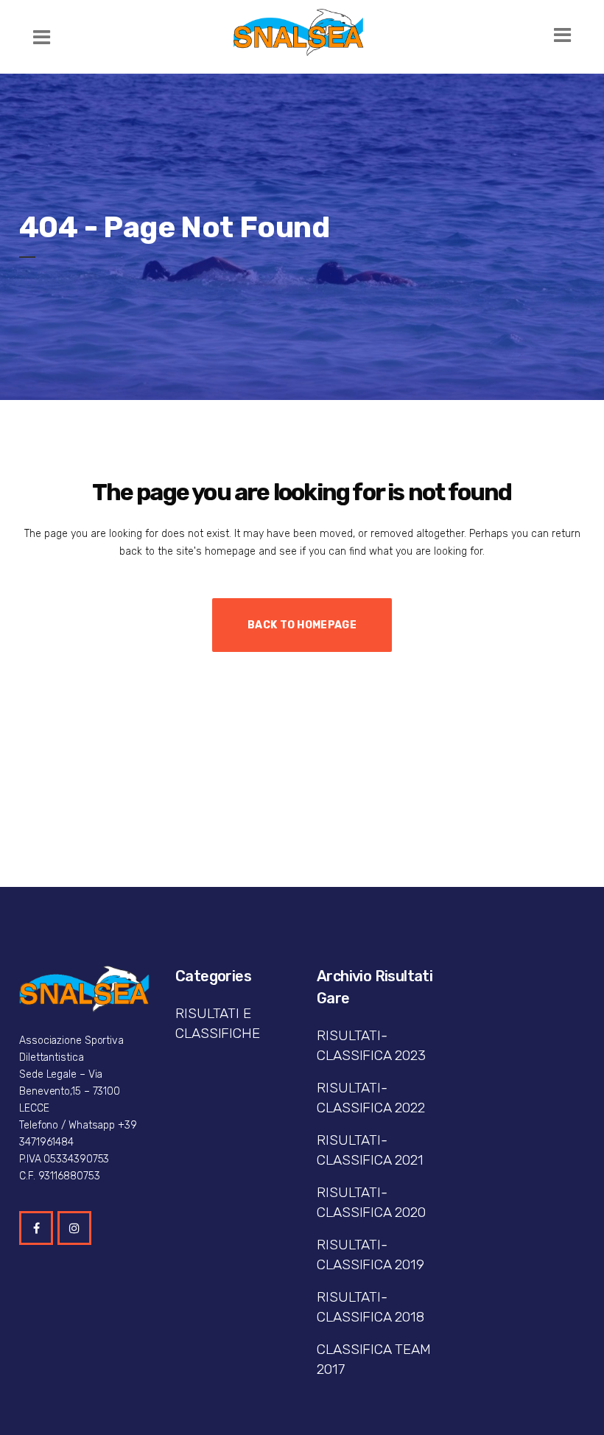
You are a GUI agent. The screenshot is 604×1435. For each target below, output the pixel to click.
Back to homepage (302, 625)
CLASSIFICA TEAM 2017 (374, 1359)
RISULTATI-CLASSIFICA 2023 (371, 1045)
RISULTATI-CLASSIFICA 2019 (370, 1254)
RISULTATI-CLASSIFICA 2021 (370, 1149)
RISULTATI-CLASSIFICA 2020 (371, 1202)
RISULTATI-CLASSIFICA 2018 (370, 1306)
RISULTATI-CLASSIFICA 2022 (371, 1097)
